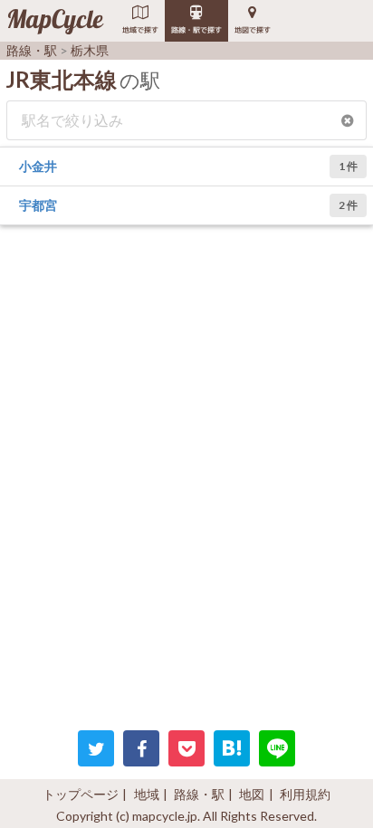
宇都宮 (38, 205)
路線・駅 (199, 794)
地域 (146, 794)
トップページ (81, 794)
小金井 (38, 166)
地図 (251, 794)
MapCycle (54, 21)
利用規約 (305, 794)
